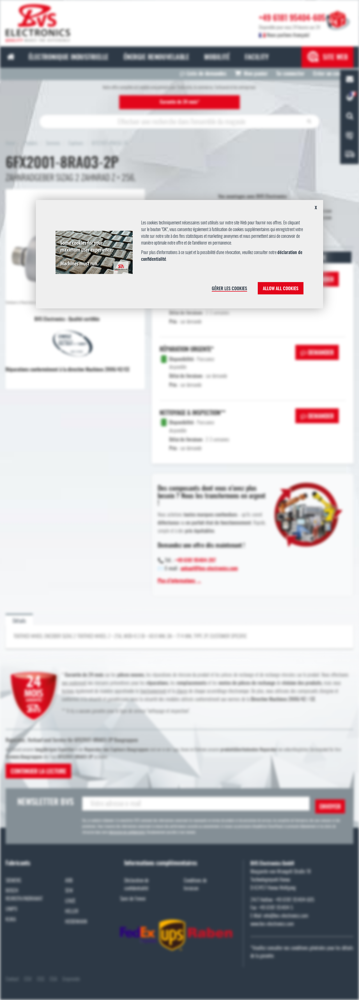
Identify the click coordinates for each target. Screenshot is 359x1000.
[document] (179, 256)
